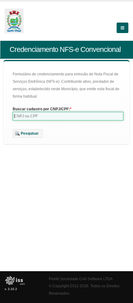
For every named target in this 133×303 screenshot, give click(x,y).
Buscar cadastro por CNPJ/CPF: (41, 109)
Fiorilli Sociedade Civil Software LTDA (81, 279)
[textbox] (68, 116)
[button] (28, 133)
